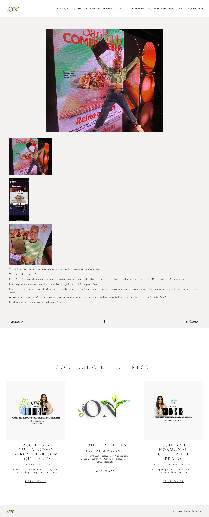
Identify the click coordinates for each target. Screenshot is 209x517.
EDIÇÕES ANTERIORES (99, 8)
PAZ (181, 8)
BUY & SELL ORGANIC (161, 8)
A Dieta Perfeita (104, 445)
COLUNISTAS (195, 8)
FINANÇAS (63, 8)
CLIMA (78, 8)
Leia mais (35, 481)
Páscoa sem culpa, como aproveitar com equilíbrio (36, 451)
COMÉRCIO (137, 8)
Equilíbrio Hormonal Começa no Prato (173, 451)
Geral (122, 8)
